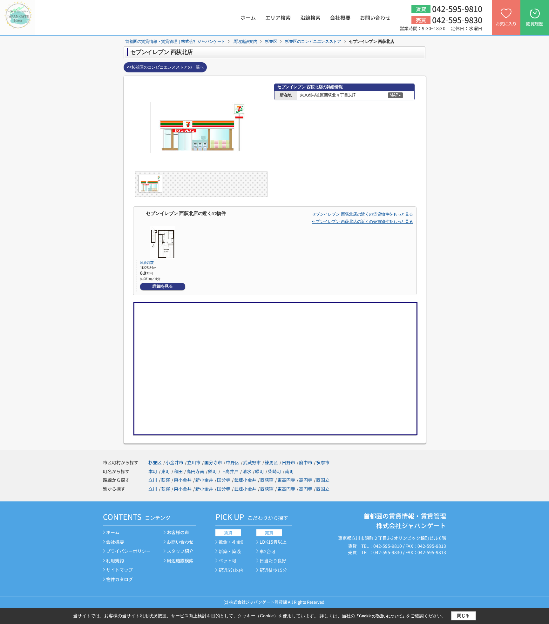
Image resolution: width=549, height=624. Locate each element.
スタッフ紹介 (180, 551)
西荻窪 (267, 480)
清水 (246, 471)
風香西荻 (147, 263)
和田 (178, 471)
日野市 (288, 462)
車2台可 (267, 551)
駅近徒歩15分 (273, 570)
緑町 (259, 471)
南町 (289, 471)
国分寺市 (213, 462)
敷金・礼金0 (231, 542)
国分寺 (223, 480)
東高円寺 (286, 480)
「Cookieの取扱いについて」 (380, 616)
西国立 (322, 480)
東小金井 (183, 480)
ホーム (248, 17)
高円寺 (305, 480)
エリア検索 (278, 17)
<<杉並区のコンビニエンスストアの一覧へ (165, 67)
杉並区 (155, 462)
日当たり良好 (273, 560)
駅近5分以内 (231, 570)
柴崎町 (274, 471)
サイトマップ (119, 570)
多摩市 (322, 462)
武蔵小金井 (245, 480)
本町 (152, 471)
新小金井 (204, 480)
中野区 (232, 462)
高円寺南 (195, 471)
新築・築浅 (230, 551)
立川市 (193, 462)
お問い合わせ (375, 17)
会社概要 (340, 17)
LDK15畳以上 (273, 542)
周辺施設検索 (180, 560)
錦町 (212, 471)
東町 (165, 471)
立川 (152, 480)
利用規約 (115, 560)
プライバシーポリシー (128, 551)
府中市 (305, 462)
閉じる (463, 615)
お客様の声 (178, 532)
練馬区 (271, 462)
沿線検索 (310, 17)
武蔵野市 (252, 462)
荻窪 (165, 480)
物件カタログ (119, 579)
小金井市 (174, 462)
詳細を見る (162, 286)
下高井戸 (230, 471)
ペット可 (227, 560)
